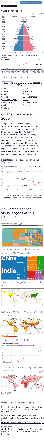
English (20, 429)
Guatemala (27, 91)
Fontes (4, 403)
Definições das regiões (26, 407)
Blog (40, 407)
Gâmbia (4, 91)
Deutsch (11, 429)
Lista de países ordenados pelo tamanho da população (21, 251)
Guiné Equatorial (30, 102)
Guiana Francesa (30, 97)
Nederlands (30, 431)
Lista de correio (14, 2)
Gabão (4, 88)
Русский (5, 434)
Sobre (3, 407)
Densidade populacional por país (22, 311)
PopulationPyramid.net (9, 6)
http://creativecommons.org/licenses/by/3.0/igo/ (22, 422)
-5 (14, 77)
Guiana (26, 94)
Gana (3, 94)
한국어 (20, 431)
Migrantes (4, 57)
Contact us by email (29, 409)
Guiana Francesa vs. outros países (31, 2)
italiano (4, 431)
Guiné (25, 99)
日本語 (12, 431)
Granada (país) (7, 102)
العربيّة (3, 429)
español (29, 429)
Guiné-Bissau (28, 105)
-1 (16, 77)
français (38, 429)
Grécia (4, 105)
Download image (6, 55)
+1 (25, 77)
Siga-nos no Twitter (10, 409)
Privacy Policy (7, 411)
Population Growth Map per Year (22, 367)
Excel (15, 55)
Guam (25, 88)
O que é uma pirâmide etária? (22, 403)
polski (39, 431)
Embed (21, 55)
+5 (28, 77)
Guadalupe (6, 108)
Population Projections (16, 339)
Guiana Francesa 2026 (31, 55)
